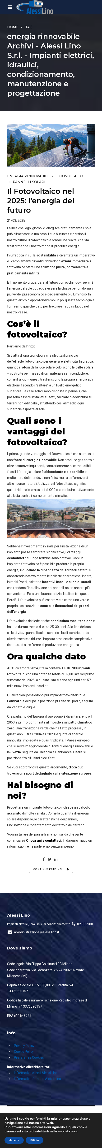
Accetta (14, 1140)
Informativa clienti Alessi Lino (36, 1073)
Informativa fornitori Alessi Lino (37, 1079)
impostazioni (68, 1131)
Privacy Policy (24, 1046)
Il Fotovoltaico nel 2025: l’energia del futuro (40, 201)
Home (13, 27)
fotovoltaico (69, 176)
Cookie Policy (24, 1051)
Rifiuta (34, 1140)
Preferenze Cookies (29, 1057)
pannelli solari (29, 182)
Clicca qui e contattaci (43, 840)
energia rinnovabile (28, 176)
